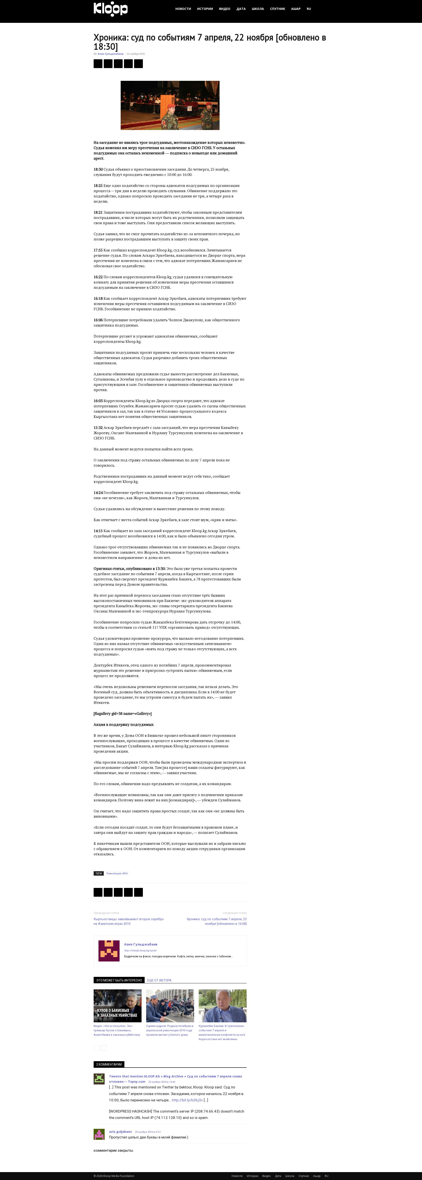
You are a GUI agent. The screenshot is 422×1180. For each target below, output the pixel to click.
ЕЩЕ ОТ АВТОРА (159, 980)
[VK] (118, 63)
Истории (205, 9)
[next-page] (103, 1048)
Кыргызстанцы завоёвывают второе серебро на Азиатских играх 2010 (129, 921)
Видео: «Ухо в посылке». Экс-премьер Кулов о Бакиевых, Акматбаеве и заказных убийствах (117, 1030)
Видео (224, 9)
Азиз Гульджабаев (110, 53)
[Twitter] (108, 63)
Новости (183, 9)
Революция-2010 (117, 873)
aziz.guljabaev (120, 1131)
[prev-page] (96, 1048)
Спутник (277, 9)
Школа (258, 9)
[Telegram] (128, 63)
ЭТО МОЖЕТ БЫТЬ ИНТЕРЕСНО (119, 980)
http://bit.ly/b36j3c (187, 1100)
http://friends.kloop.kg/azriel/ (140, 950)
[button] (323, 8)
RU (309, 9)
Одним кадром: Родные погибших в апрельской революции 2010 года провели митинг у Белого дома (169, 1030)
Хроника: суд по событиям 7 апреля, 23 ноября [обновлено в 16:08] (217, 921)
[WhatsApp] (138, 63)
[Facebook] (98, 63)
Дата (241, 9)
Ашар (296, 9)
